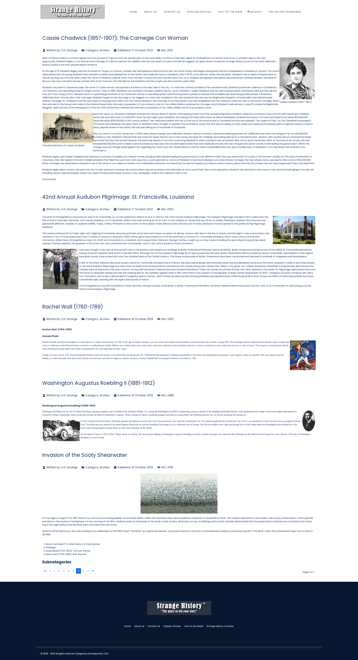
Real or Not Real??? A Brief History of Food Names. (73, 544)
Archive (104, 50)
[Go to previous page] (50, 571)
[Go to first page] (45, 571)
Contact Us (154, 626)
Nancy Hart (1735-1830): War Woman (66, 554)
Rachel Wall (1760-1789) (72, 306)
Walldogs (51, 547)
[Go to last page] (93, 571)
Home (127, 626)
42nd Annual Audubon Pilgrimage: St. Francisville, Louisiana (118, 197)
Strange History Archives (220, 626)
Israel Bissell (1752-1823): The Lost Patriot (68, 550)
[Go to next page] (88, 571)
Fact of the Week (193, 626)
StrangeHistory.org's (80, 240)
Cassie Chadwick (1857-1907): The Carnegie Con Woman (115, 38)
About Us (139, 626)
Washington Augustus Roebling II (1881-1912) (98, 383)
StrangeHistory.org (66, 217)
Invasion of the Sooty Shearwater (84, 455)
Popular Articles (172, 626)
